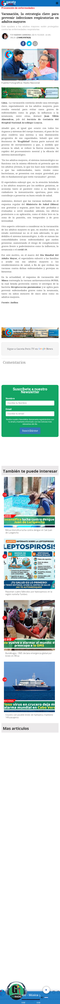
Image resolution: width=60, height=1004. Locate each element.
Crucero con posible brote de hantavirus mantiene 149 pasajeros (29, 716)
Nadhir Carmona (22, 35)
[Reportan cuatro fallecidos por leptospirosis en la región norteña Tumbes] (29, 563)
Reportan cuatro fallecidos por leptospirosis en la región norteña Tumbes (28, 593)
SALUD (13, 38)
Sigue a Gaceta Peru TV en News (30, 348)
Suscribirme (30, 430)
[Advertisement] (30, 857)
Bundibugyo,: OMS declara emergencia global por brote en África (28, 654)
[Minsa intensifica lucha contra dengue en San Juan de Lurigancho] (29, 502)
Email (9, 409)
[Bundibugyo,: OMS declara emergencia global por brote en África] (29, 625)
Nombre (10, 398)
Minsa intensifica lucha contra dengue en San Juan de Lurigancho (28, 531)
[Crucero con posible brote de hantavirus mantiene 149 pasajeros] (29, 687)
